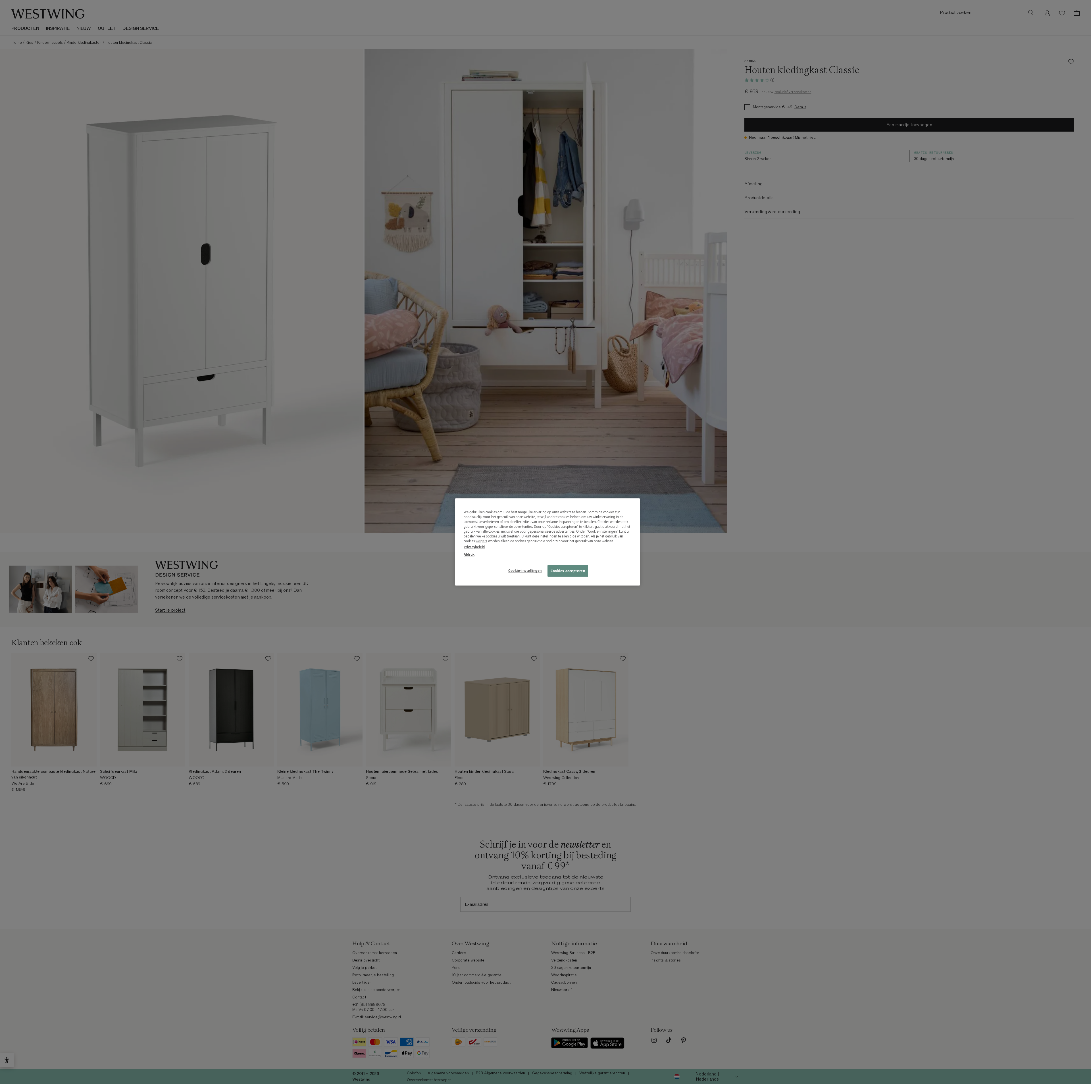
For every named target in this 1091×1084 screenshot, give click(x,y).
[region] (547, 541)
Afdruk (469, 554)
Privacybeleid (474, 547)
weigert (481, 541)
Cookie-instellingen (525, 570)
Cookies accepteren (568, 571)
